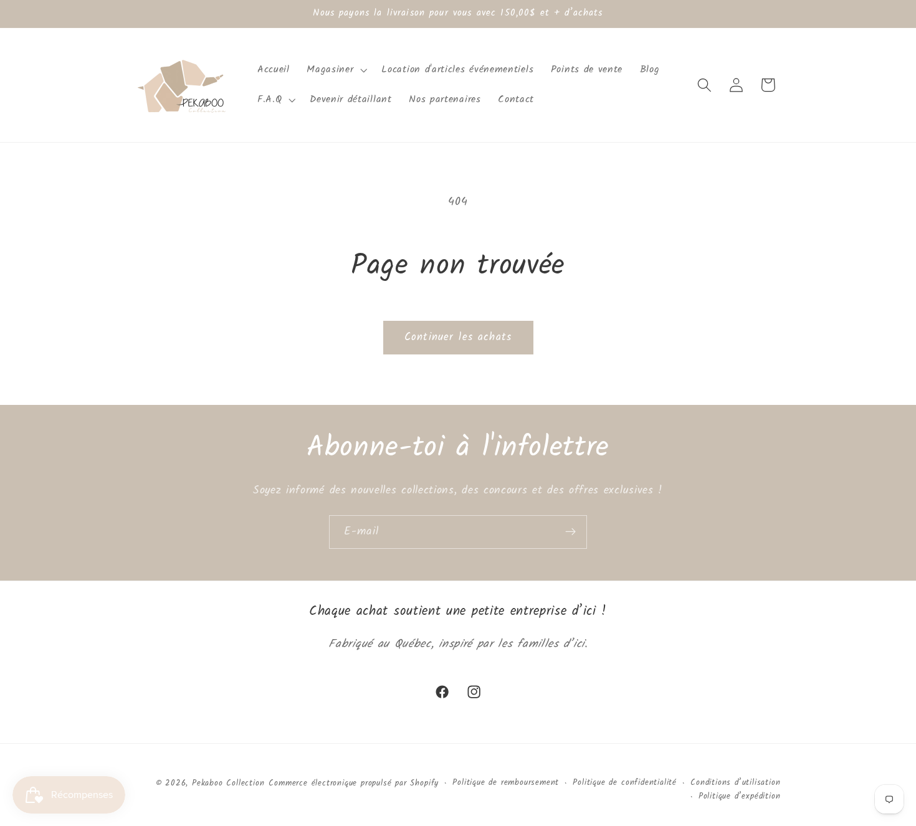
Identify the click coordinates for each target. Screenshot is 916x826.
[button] (335, 70)
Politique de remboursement (505, 783)
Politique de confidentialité (625, 783)
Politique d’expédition (740, 796)
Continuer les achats (458, 337)
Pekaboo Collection (228, 783)
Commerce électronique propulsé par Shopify (354, 783)
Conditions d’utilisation (735, 783)
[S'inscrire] (570, 532)
